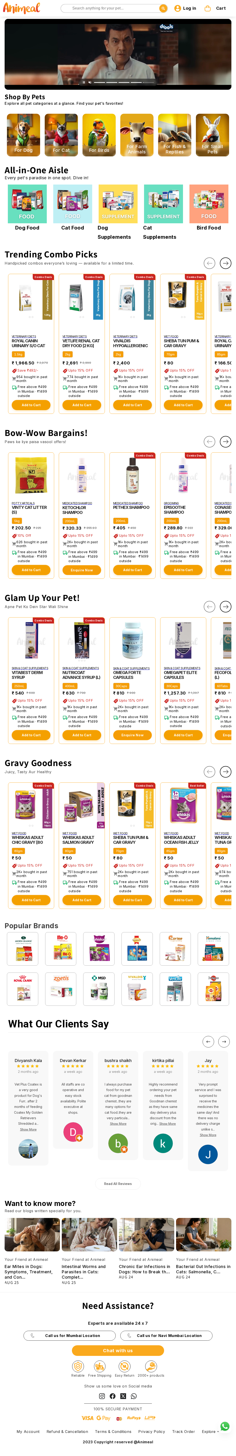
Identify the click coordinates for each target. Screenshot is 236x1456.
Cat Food (72, 228)
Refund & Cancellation (67, 1431)
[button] (216, 8)
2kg (67, 354)
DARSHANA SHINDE (208, 1063)
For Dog (23, 150)
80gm (18, 851)
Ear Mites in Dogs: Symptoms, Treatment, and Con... (29, 1272)
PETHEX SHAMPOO (131, 507)
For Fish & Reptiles (174, 149)
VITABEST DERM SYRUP (27, 675)
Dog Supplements (114, 232)
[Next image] (49, 297)
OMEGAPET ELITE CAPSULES (180, 675)
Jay (118, 1060)
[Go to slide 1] (99, 82)
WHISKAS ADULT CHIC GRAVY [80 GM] (28, 842)
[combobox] (114, 8)
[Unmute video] (90, 82)
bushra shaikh (28, 1060)
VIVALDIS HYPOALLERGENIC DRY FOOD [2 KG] (130, 345)
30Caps (121, 686)
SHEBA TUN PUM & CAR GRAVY (181, 343)
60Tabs (222, 686)
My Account (28, 1431)
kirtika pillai (73, 1060)
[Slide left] (209, 263)
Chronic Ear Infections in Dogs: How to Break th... (144, 1269)
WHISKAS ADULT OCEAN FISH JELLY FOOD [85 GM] (181, 842)
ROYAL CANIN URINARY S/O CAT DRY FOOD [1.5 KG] (29, 345)
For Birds (99, 150)
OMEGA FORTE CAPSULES (127, 675)
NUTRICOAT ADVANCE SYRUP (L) (81, 675)
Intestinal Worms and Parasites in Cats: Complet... (84, 1272)
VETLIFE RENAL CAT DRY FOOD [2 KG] (81, 343)
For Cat (61, 150)
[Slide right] (225, 263)
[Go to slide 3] (124, 82)
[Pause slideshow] (84, 82)
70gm (170, 354)
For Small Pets (212, 149)
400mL (70, 686)
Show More (28, 1123)
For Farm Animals (137, 149)
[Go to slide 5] (148, 82)
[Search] (65, 9)
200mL (70, 521)
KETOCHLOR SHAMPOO (74, 510)
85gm (221, 354)
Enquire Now (82, 570)
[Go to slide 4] (136, 82)
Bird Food (209, 228)
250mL (19, 686)
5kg (17, 521)
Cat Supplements (160, 232)
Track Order (183, 1431)
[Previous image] (12, 297)
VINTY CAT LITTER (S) (29, 510)
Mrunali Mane (163, 1060)
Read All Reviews (118, 1184)
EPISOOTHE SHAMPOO (175, 510)
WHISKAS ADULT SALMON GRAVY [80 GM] (78, 842)
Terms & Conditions (113, 1431)
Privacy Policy (151, 1431)
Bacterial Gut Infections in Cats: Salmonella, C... (203, 1269)
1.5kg (18, 354)
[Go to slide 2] (111, 82)
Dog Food (27, 228)
